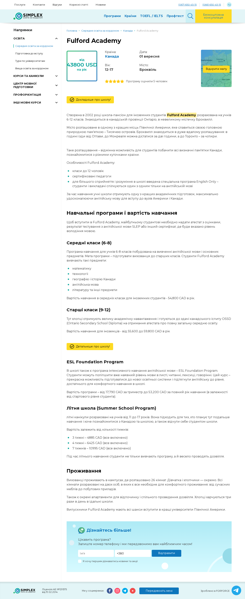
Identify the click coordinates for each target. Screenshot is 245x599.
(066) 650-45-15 (212, 4)
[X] (236, 590)
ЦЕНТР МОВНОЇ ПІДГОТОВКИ (25, 85)
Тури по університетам (30, 60)
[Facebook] (110, 591)
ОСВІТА (19, 38)
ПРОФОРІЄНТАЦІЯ (27, 94)
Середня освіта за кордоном (34, 45)
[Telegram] (125, 591)
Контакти (39, 4)
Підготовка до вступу (29, 53)
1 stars (107, 81)
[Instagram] (117, 591)
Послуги (19, 4)
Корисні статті (78, 4)
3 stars (114, 81)
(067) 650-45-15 (187, 4)
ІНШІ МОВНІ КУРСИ (27, 102)
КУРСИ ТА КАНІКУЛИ (28, 76)
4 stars (118, 81)
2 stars (111, 81)
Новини (101, 4)
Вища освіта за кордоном (31, 68)
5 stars (122, 81)
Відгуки (57, 4)
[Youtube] (133, 591)
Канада (112, 56)
